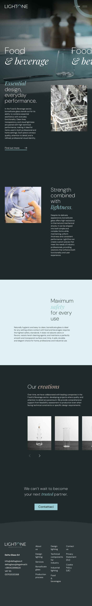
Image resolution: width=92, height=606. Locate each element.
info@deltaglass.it (13, 561)
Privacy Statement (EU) (71, 557)
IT (74, 6)
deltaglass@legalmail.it (15, 564)
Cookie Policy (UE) (69, 567)
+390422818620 (13, 567)
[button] (39, 456)
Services (39, 562)
